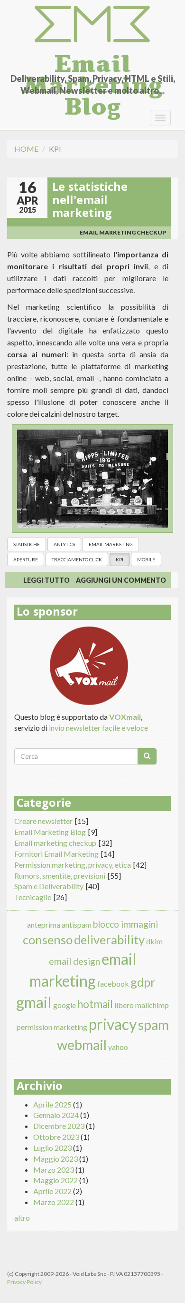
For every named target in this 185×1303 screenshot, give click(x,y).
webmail (82, 1045)
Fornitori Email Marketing (56, 853)
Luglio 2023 (52, 1147)
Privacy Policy (24, 1281)
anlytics (64, 544)
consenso (48, 939)
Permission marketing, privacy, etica (72, 864)
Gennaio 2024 (56, 1114)
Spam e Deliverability (48, 886)
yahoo (118, 1046)
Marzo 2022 (53, 1201)
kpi (119, 559)
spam (153, 1025)
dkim (154, 941)
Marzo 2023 (53, 1169)
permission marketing (52, 1026)
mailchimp (152, 1004)
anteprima (43, 924)
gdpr (143, 982)
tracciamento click (77, 559)
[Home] (92, 24)
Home (26, 148)
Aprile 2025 (52, 1104)
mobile (146, 559)
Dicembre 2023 (58, 1125)
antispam (77, 924)
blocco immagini (125, 924)
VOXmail (125, 716)
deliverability (109, 939)
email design (74, 961)
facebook (113, 983)
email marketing (111, 544)
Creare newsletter (43, 820)
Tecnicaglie (32, 896)
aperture (25, 559)
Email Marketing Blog (92, 61)
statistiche (26, 544)
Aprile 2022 (52, 1190)
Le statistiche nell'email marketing (90, 201)
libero (124, 1004)
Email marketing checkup (123, 232)
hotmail (95, 1004)
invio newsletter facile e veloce (98, 727)
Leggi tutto (46, 580)
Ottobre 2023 (56, 1136)
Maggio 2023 (55, 1158)
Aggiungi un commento (121, 580)
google (64, 1004)
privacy (113, 1024)
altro (22, 1217)
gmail (34, 1002)
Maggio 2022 (55, 1180)
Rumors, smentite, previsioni (59, 875)
